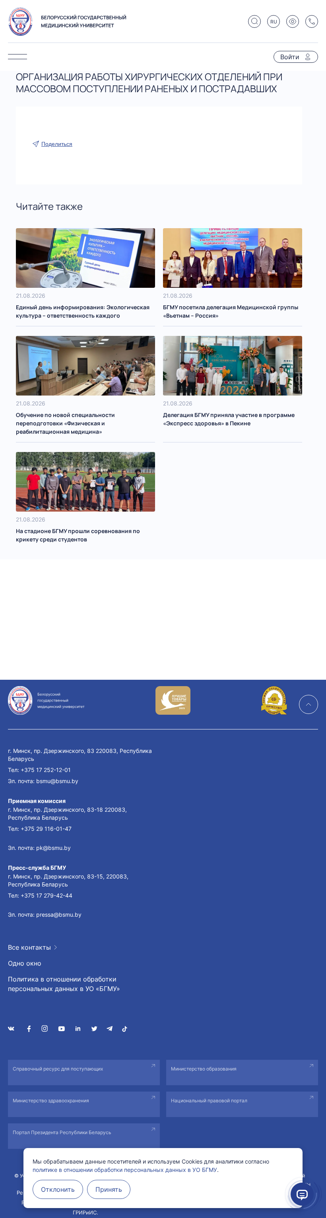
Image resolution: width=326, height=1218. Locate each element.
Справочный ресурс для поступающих (58, 1069)
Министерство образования (204, 1069)
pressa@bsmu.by (59, 914)
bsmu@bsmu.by (57, 781)
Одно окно (24, 963)
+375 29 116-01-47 (46, 828)
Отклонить (58, 1189)
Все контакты (29, 947)
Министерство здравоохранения (51, 1101)
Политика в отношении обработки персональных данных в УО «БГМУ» (64, 984)
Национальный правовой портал (209, 1101)
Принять (108, 1189)
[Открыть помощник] (302, 1194)
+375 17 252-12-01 (46, 769)
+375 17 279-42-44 (46, 895)
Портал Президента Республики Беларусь (62, 1132)
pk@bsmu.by (53, 847)
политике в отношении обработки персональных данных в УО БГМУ (125, 1169)
